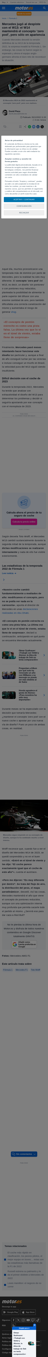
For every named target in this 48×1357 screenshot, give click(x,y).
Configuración (24, 206)
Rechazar (24, 213)
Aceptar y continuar (24, 199)
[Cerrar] (34, 1325)
